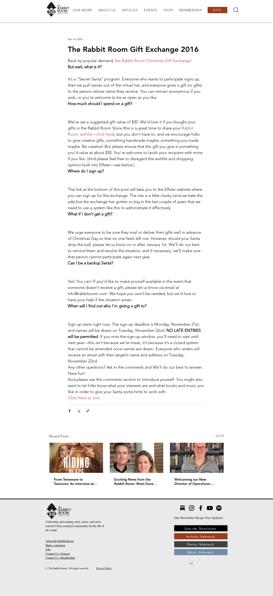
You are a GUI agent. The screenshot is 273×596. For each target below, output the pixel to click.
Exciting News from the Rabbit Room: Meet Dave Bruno (133, 481)
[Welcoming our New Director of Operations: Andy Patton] (197, 458)
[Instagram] (191, 508)
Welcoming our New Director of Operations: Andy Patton (192, 481)
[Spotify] (218, 508)
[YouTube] (209, 508)
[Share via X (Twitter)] (78, 411)
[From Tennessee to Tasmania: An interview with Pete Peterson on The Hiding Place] (76, 458)
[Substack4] (182, 508)
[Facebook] (200, 508)
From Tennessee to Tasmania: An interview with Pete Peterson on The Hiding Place (76, 481)
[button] (82, 10)
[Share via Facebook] (69, 411)
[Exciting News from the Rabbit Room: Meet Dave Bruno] (136, 458)
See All (220, 435)
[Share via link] (88, 411)
